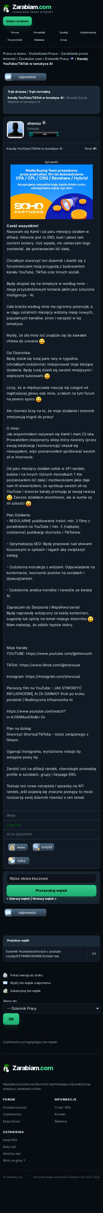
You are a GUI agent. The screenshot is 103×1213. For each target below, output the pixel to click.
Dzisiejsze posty (15, 1107)
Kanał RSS (10, 1140)
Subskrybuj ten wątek (25, 991)
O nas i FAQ (63, 1107)
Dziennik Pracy (57, 59)
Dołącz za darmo (17, 21)
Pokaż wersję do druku (26, 975)
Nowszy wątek (43, 899)
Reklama (39, 39)
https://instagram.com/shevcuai (53, 676)
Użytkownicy (88, 32)
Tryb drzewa (17, 92)
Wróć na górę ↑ (14, 1160)
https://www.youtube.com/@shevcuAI (59, 653)
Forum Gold (15, 39)
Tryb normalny (39, 92)
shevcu (34, 123)
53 (94, 954)
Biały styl (9, 1147)
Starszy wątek (19, 899)
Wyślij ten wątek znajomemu (30, 983)
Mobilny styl (12, 1154)
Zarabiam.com (30, 59)
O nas (63, 39)
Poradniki (39, 32)
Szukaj (64, 32)
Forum (15, 32)
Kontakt (60, 1114)
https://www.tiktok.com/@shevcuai (50, 665)
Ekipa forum (11, 1121)
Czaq (10, 825)
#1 (94, 148)
